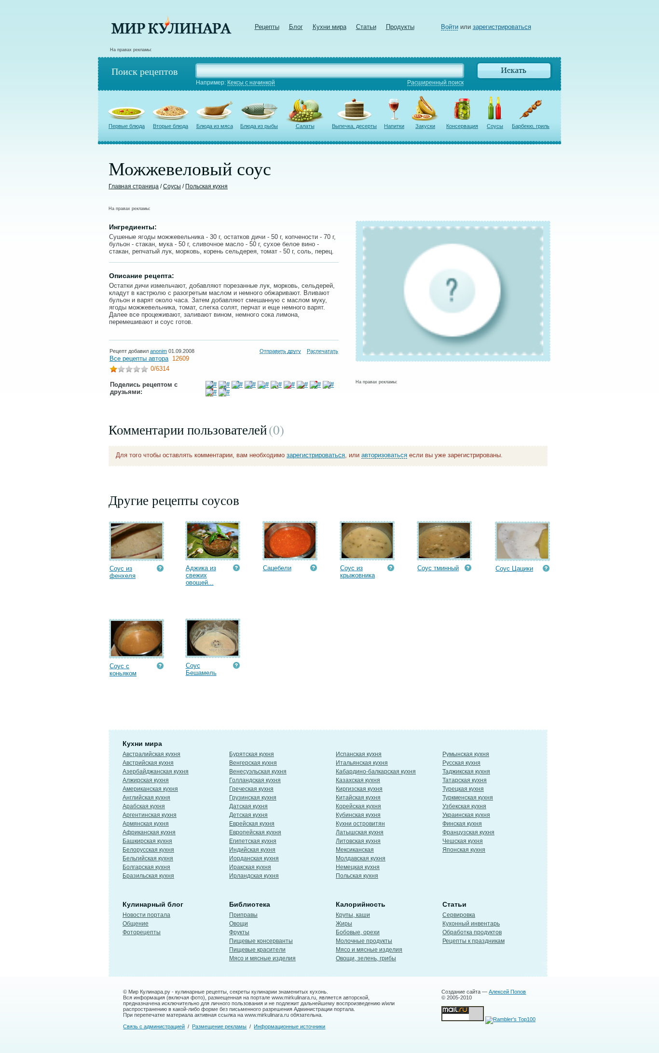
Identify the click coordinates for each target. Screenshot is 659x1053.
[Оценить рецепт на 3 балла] (129, 370)
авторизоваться (384, 455)
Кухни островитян (360, 823)
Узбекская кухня (464, 806)
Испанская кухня (359, 754)
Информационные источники (289, 1026)
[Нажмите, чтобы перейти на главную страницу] (171, 31)
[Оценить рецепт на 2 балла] (121, 370)
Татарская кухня (464, 780)
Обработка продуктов (472, 932)
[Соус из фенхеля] (136, 556)
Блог (296, 26)
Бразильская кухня (148, 875)
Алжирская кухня (146, 780)
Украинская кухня (466, 815)
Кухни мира (329, 26)
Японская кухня (463, 849)
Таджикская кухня (466, 771)
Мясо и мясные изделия (262, 958)
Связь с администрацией (154, 1026)
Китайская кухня (358, 797)
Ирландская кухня (254, 875)
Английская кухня (146, 797)
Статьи (366, 26)
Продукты (400, 26)
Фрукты (239, 932)
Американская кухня (150, 789)
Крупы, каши (353, 915)
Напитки (394, 126)
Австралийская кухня (151, 754)
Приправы (243, 915)
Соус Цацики (514, 568)
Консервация (462, 126)
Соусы (495, 126)
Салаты (305, 126)
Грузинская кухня (252, 797)
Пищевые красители (257, 949)
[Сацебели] (290, 556)
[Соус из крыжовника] (367, 556)
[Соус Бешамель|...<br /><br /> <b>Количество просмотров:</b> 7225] (236, 666)
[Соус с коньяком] (136, 654)
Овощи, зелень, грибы (366, 958)
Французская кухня (468, 832)
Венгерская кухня (253, 762)
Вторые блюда (170, 126)
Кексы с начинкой (251, 82)
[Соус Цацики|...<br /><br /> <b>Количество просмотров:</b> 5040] (546, 569)
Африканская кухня (149, 832)
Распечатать (322, 351)
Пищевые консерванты (261, 941)
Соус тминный (438, 568)
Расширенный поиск (435, 82)
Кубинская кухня (358, 815)
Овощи (238, 923)
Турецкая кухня (463, 789)
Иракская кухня (250, 867)
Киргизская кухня (359, 789)
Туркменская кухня (467, 797)
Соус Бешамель (201, 669)
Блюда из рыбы (259, 126)
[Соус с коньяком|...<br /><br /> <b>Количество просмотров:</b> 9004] (160, 667)
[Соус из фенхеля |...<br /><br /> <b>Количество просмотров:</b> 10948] (160, 569)
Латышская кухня (360, 832)
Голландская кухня (255, 780)
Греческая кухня (251, 789)
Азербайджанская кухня (156, 771)
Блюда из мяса (214, 126)
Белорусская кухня (148, 849)
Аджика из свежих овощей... (201, 575)
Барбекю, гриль (530, 126)
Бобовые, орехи (358, 932)
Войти (449, 26)
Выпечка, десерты (354, 126)
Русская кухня (461, 762)
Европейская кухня (255, 832)
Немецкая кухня (358, 867)
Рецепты (267, 26)
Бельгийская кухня (148, 858)
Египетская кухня (252, 841)
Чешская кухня (462, 841)
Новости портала (146, 915)
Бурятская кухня (251, 754)
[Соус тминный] (444, 556)
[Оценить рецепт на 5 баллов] (144, 370)
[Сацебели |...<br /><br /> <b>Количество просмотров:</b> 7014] (313, 569)
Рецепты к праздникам (473, 941)
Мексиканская (355, 849)
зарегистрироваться (502, 26)
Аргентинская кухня (150, 815)
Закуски (425, 126)
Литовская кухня (358, 841)
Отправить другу (280, 351)
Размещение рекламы (219, 1026)
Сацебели (277, 568)
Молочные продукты (364, 941)
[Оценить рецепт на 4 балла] (136, 370)
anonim (158, 351)
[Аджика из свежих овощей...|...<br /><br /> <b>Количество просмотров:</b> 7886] (236, 569)
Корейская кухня (358, 806)
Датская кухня (248, 806)
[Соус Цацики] (522, 556)
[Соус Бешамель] (212, 653)
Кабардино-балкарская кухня (376, 771)
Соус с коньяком (123, 669)
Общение (136, 923)
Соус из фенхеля (123, 572)
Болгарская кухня (146, 867)
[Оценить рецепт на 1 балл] (113, 370)
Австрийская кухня (148, 762)
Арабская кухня (144, 806)
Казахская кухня (358, 780)
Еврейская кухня (252, 823)
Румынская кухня (465, 754)
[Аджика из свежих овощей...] (212, 556)
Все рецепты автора (139, 358)
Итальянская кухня (362, 762)
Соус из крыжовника (357, 571)
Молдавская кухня (360, 858)
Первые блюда (127, 126)
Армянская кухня (146, 823)
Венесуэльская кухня (258, 771)
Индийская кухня (252, 849)
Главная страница (134, 186)
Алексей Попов (507, 992)
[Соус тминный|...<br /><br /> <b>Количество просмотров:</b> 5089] (468, 569)
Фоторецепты (142, 932)
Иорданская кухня (254, 858)
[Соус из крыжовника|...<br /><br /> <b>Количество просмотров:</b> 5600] (390, 569)
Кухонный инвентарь (471, 923)
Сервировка (458, 915)
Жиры (344, 923)
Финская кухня (462, 823)
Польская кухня (206, 186)
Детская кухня (248, 815)
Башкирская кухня (147, 841)
